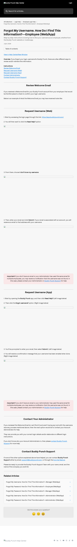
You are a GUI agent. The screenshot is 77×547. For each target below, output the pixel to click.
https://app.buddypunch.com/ (53, 117)
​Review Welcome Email (12, 68)
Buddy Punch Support (52, 281)
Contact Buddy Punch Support (15, 77)
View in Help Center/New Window (15, 55)
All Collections (8, 22)
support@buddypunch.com (32, 460)
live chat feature (59, 460)
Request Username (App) (13, 73)
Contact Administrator (12, 75)
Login (70, 3)
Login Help (17, 22)
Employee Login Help (29, 22)
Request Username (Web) (13, 71)
